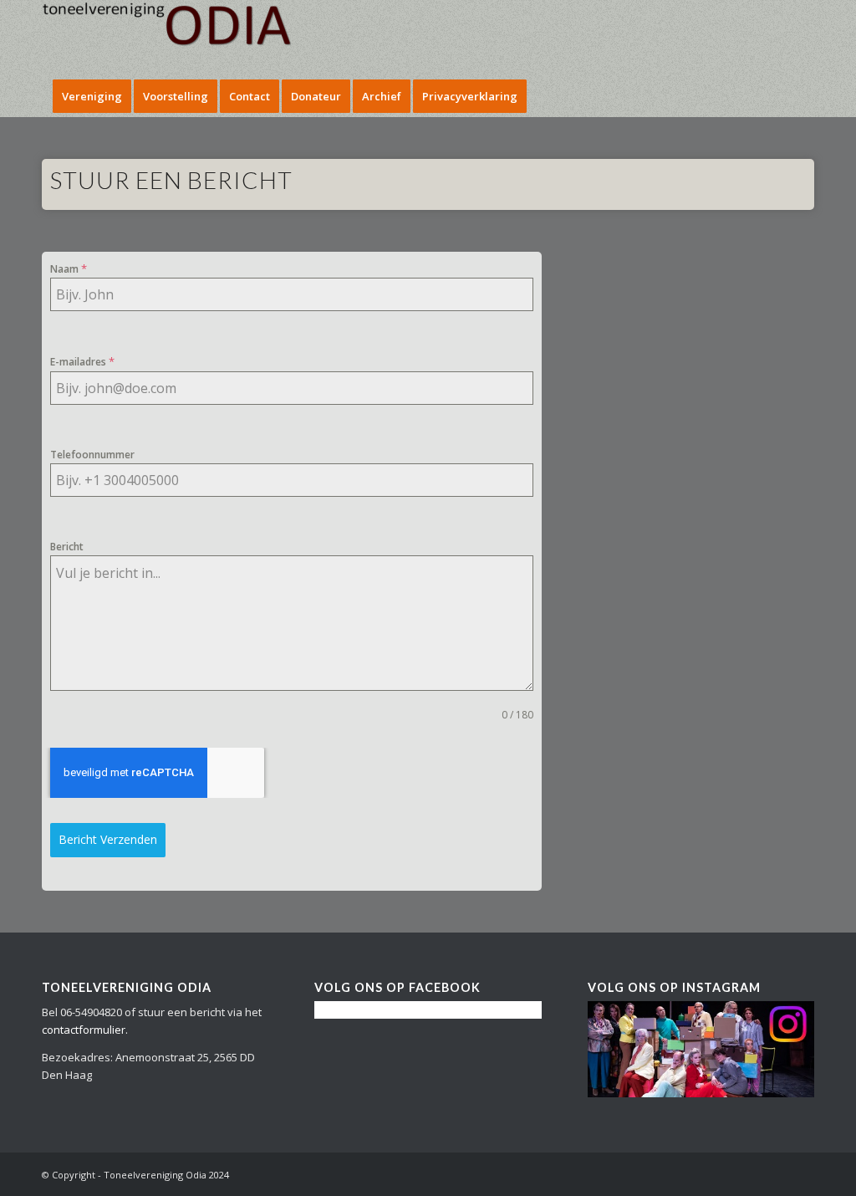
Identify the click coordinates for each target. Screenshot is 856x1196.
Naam (68, 268)
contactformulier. (85, 1029)
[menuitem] (92, 96)
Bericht (67, 546)
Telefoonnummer (92, 454)
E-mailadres (82, 361)
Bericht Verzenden (108, 839)
